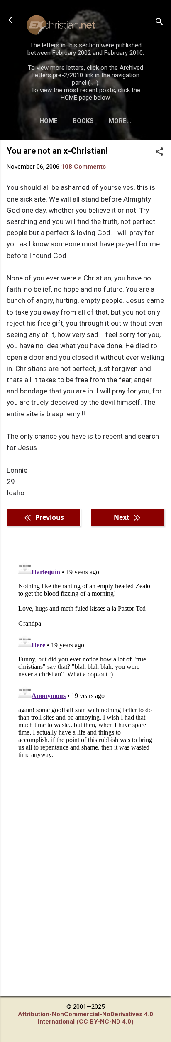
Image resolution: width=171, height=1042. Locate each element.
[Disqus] (85, 661)
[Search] (159, 22)
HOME (48, 121)
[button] (159, 152)
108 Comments (83, 166)
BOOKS (83, 121)
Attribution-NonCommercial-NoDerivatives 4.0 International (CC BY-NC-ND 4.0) (85, 1017)
